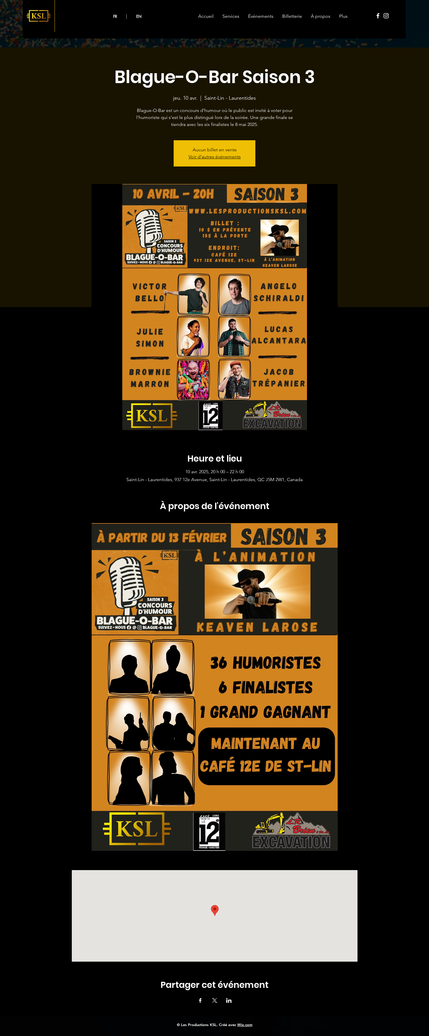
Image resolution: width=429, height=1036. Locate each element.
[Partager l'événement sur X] (214, 1000)
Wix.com (244, 1024)
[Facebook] (377, 15)
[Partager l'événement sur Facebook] (200, 1000)
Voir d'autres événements (215, 156)
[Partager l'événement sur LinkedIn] (229, 1000)
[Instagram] (386, 15)
